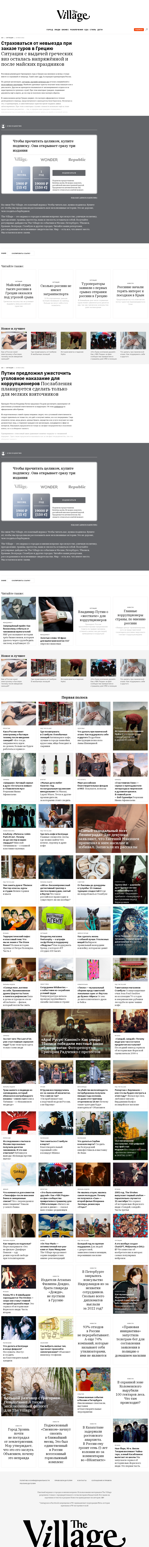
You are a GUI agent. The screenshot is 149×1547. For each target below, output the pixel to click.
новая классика (8, 831)
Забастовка (44, 984)
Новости (130, 283)
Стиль (93, 30)
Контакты (81, 1480)
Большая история (86, 827)
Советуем (81, 882)
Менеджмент (7, 622)
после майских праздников (12, 85)
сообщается (58, 407)
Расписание (44, 1138)
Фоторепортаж (47, 1036)
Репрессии (6, 1138)
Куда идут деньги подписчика (84, 197)
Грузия (42, 1087)
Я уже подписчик (14, 126)
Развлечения (76, 30)
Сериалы (6, 779)
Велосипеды (82, 1087)
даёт (40, 77)
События (81, 1394)
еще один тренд (121, 1138)
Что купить (82, 779)
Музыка (5, 933)
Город (50, 30)
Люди (57, 30)
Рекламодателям (28, 1484)
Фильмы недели (46, 882)
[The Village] (74, 16)
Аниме (117, 933)
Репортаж (6, 728)
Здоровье (81, 728)
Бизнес (65, 30)
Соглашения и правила (101, 1480)
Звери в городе (83, 933)
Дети (99, 30)
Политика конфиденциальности (35, 1480)
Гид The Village (45, 728)
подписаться (69, 173)
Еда (86, 30)
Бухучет (43, 779)
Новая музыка (120, 882)
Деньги (5, 1189)
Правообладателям (63, 1480)
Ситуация (9, 38)
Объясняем (119, 728)
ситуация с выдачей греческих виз (35, 82)
